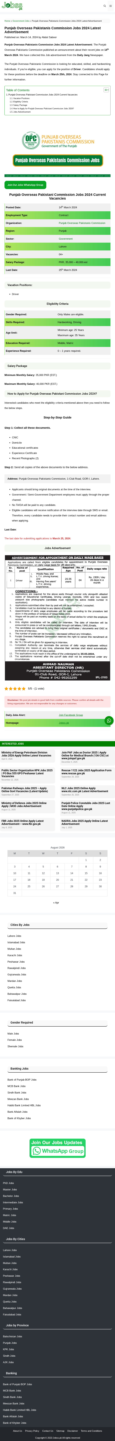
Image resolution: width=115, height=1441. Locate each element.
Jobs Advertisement (22, 112)
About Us (17, 1431)
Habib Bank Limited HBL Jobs (24, 1105)
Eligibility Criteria (20, 102)
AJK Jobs (8, 1362)
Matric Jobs (9, 1215)
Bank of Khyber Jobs (19, 1118)
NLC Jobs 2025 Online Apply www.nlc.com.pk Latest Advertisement (85, 790)
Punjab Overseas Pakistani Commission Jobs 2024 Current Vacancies (43, 94)
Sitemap (60, 1431)
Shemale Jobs (15, 1046)
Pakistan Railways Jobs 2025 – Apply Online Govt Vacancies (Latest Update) (24, 790)
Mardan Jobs (14, 981)
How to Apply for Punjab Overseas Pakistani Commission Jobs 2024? (43, 108)
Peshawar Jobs (16, 961)
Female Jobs (14, 1040)
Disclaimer (72, 1431)
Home (7, 21)
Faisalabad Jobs (16, 1000)
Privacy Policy (32, 1431)
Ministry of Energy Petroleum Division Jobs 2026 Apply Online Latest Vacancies (26, 754)
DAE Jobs (8, 1228)
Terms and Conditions (91, 1431)
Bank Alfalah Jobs (17, 1111)
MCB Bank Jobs (16, 1086)
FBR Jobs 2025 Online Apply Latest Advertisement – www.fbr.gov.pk (22, 822)
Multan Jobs (14, 948)
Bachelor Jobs (11, 1196)
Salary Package (20, 105)
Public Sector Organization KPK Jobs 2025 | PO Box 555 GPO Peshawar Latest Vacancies (27, 773)
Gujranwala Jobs (16, 974)
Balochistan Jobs (12, 1336)
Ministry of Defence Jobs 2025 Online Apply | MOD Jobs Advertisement (24, 804)
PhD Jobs (8, 1183)
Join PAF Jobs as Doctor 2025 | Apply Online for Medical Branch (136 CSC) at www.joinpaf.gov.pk (85, 755)
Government (66, 238)
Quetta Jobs (14, 987)
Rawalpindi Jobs (16, 968)
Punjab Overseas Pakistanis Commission (82, 223)
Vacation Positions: (21, 98)
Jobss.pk (57, 1437)
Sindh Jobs (9, 1355)
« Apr (56, 902)
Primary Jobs (10, 1208)
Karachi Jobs (14, 955)
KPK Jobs (8, 1349)
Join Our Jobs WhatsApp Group (25, 184)
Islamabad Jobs (16, 942)
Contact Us (47, 1431)
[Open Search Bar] (105, 6)
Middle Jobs (9, 1221)
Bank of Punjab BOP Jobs (22, 1079)
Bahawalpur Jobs (17, 993)
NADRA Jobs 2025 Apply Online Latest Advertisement (85, 822)
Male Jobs (13, 1033)
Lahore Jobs (14, 936)
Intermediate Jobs (13, 1202)
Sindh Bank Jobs (16, 1092)
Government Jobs (21, 21)
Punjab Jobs (10, 1343)
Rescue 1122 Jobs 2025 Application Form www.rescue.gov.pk (87, 772)
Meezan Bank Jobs (18, 1099)
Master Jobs (10, 1189)
